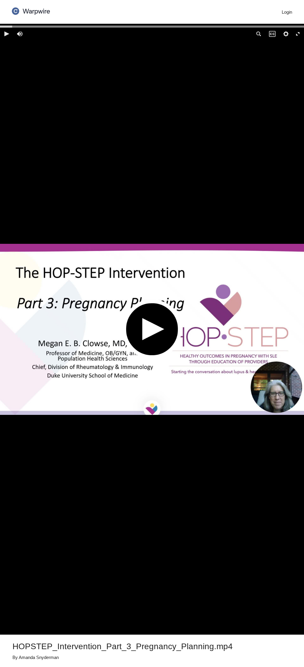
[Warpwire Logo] (31, 9)
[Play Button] (152, 329)
